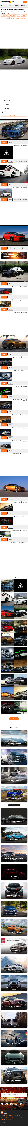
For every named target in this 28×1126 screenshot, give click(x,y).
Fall (13, 1100)
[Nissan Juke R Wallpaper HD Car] (7, 707)
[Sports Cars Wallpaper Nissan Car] (7, 653)
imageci (24, 15)
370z (12, 18)
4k (1, 5)
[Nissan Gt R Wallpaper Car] (20, 599)
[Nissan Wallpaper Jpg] (7, 693)
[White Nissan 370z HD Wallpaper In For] (7, 599)
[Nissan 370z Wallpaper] (7, 612)
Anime (10, 5)
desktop (23, 18)
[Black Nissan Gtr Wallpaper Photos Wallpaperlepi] (20, 680)
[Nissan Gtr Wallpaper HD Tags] (7, 639)
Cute (21, 1098)
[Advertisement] (14, 34)
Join (25, 2)
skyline (13, 15)
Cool (18, 1098)
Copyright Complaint (6, 1117)
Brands (23, 5)
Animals (16, 5)
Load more (14, 718)
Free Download (14, 115)
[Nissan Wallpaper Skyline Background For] (20, 626)
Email (18, 1115)
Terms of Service (9, 1119)
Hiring (15, 1115)
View (3, 142)
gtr (8, 15)
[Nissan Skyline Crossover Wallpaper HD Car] (20, 693)
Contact (11, 1115)
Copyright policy (16, 1117)
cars (18, 15)
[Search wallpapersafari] (2, 1095)
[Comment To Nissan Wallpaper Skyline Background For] (20, 666)
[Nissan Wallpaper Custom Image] (7, 626)
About (2, 1115)
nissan (3, 15)
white (17, 18)
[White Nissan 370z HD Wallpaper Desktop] (7, 680)
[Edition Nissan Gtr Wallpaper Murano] (20, 585)
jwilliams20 (6, 112)
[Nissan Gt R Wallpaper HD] (20, 653)
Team (6, 1115)
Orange (9, 1100)
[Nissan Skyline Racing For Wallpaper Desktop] (7, 585)
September (4, 1100)
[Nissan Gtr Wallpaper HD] (20, 707)
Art (5, 5)
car (2, 18)
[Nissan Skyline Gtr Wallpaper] (20, 612)
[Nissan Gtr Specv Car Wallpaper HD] (20, 639)
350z (7, 18)
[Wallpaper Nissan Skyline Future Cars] (7, 666)
